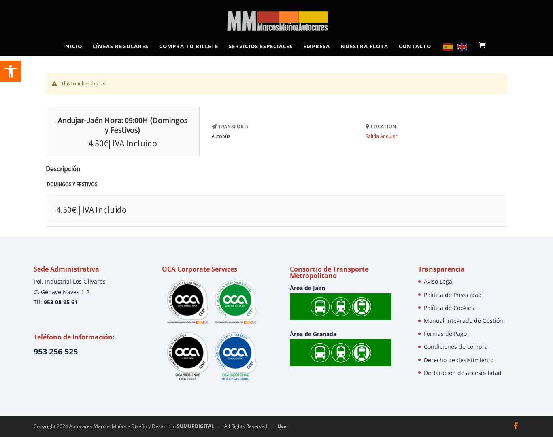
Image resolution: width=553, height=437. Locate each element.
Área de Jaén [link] (307, 288)
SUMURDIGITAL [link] (195, 426)
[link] (10, 71)
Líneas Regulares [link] (121, 46)
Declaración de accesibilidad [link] (463, 373)
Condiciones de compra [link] (456, 346)
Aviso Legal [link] (439, 281)
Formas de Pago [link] (445, 333)
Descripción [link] (63, 168)
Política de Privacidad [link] (453, 295)
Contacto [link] (415, 46)
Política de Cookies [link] (449, 308)
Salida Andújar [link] (381, 136)
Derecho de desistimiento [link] (458, 360)
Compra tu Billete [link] (188, 46)
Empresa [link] (316, 46)
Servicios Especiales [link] (261, 46)
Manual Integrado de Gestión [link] (463, 321)
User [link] (282, 426)
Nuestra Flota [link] (364, 46)
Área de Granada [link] (313, 334)
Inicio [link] (72, 46)
